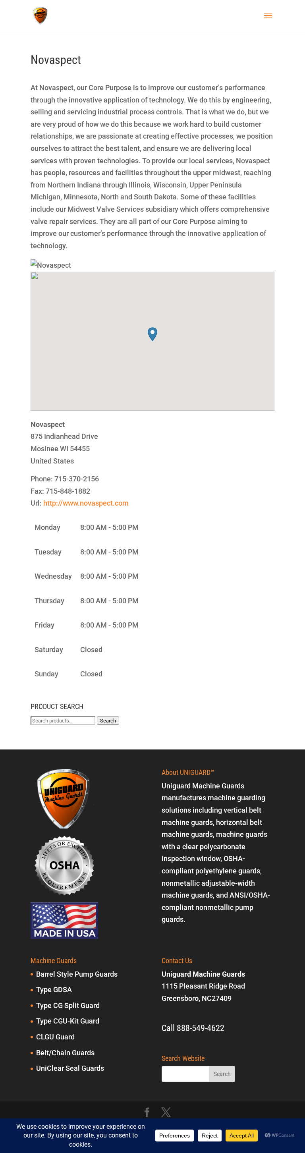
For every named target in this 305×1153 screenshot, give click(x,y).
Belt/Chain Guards (65, 1053)
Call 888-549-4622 (193, 1028)
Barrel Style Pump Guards (77, 974)
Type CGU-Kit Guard (67, 1021)
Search (108, 721)
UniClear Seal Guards (70, 1068)
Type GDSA (54, 989)
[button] (152, 334)
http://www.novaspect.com (86, 503)
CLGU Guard (55, 1037)
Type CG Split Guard (68, 1005)
